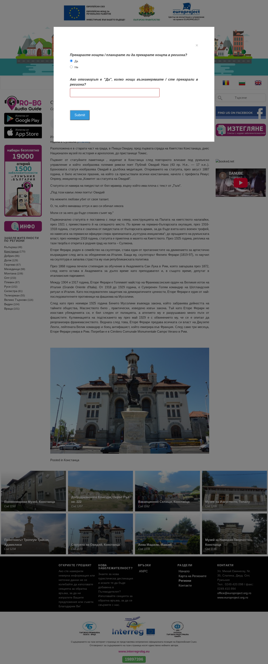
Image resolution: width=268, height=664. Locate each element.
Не (76, 67)
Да (76, 61)
